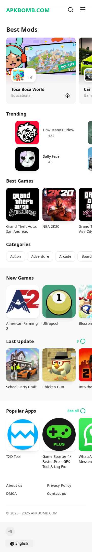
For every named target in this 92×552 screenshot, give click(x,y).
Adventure (40, 256)
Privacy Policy (59, 485)
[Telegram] (10, 531)
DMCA (11, 493)
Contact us (56, 493)
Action (15, 256)
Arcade (65, 256)
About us (14, 485)
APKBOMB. (28, 10)
